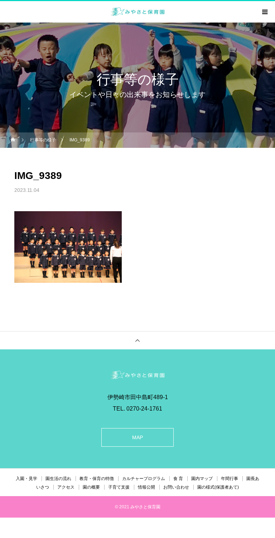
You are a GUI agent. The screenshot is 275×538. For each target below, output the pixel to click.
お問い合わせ (176, 487)
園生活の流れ (58, 478)
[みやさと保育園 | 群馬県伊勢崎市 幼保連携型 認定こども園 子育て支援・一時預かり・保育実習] (137, 375)
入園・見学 (26, 478)
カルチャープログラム (143, 478)
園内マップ (202, 478)
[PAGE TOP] (137, 340)
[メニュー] (264, 12)
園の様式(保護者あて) (218, 487)
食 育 (178, 478)
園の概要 (91, 487)
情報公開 (146, 487)
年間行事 (229, 478)
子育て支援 (119, 487)
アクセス (65, 487)
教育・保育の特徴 (96, 478)
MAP (137, 437)
